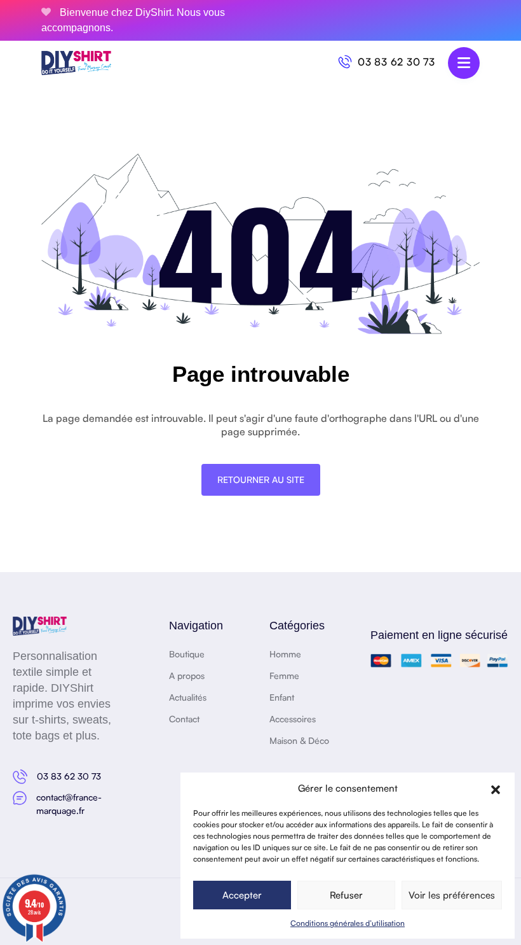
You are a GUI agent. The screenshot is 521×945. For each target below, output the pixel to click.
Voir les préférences (452, 895)
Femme (284, 675)
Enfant (281, 697)
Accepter (242, 895)
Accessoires (292, 718)
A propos (187, 675)
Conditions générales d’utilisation (347, 923)
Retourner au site (260, 479)
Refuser (346, 895)
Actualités (187, 697)
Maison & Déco (299, 740)
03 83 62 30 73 (396, 61)
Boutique (187, 653)
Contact (184, 718)
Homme (285, 653)
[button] (495, 788)
